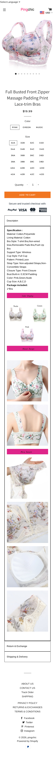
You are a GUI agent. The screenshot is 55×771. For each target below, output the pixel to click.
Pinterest (29, 726)
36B (23, 155)
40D (42, 168)
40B (22, 168)
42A (13, 174)
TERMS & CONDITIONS (27, 711)
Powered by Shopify (27, 741)
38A (13, 161)
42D (41, 174)
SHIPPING (27, 696)
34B (22, 149)
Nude (39, 127)
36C (32, 155)
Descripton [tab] (12, 220)
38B (23, 161)
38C (32, 161)
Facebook (28, 718)
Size (27, 136)
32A (13, 143)
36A (13, 155)
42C (32, 174)
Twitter (29, 722)
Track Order (27, 692)
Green (27, 127)
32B (23, 143)
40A (12, 168)
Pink (15, 127)
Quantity (19, 185)
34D (41, 149)
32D (41, 143)
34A (13, 149)
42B (22, 174)
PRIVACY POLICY (27, 703)
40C (32, 168)
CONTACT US (27, 688)
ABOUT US (27, 684)
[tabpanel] (27, 433)
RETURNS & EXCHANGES (27, 707)
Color (27, 121)
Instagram (29, 731)
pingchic (32, 737)
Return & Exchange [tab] (17, 646)
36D (41, 155)
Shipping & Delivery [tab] (17, 656)
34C (32, 149)
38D (41, 161)
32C (32, 143)
